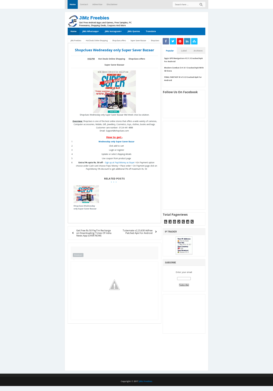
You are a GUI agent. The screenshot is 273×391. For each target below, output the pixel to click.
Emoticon (78, 255)
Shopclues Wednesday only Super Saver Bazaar (85, 207)
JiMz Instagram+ (113, 31)
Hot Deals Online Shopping (111, 59)
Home (73, 4)
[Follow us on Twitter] (173, 41)
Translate (151, 31)
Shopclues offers (137, 59)
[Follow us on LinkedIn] (187, 41)
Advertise (97, 4)
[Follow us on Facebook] (166, 41)
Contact (84, 4)
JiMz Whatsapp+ (90, 31)
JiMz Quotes (134, 31)
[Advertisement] (172, 19)
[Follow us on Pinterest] (180, 41)
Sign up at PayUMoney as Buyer (120, 162)
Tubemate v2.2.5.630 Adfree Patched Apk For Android (138, 232)
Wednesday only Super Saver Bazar (116, 141)
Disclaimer (112, 4)
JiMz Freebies (94, 17)
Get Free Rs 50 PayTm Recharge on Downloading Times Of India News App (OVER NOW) (93, 233)
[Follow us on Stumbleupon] (194, 41)
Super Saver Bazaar (114, 65)
